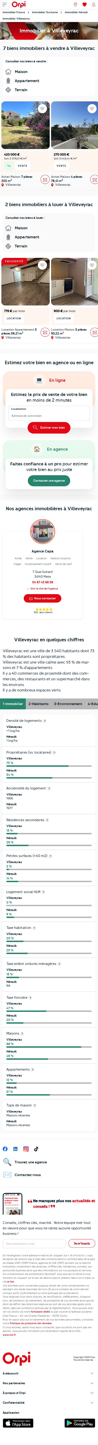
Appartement (26, 80)
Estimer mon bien (52, 427)
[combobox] (11, 416)
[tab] (13, 703)
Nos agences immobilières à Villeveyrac (49, 508)
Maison (21, 71)
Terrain (20, 90)
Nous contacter (45, 598)
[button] (49, 1373)
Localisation (18, 409)
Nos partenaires (14, 1383)
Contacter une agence (49, 481)
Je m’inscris (82, 1243)
